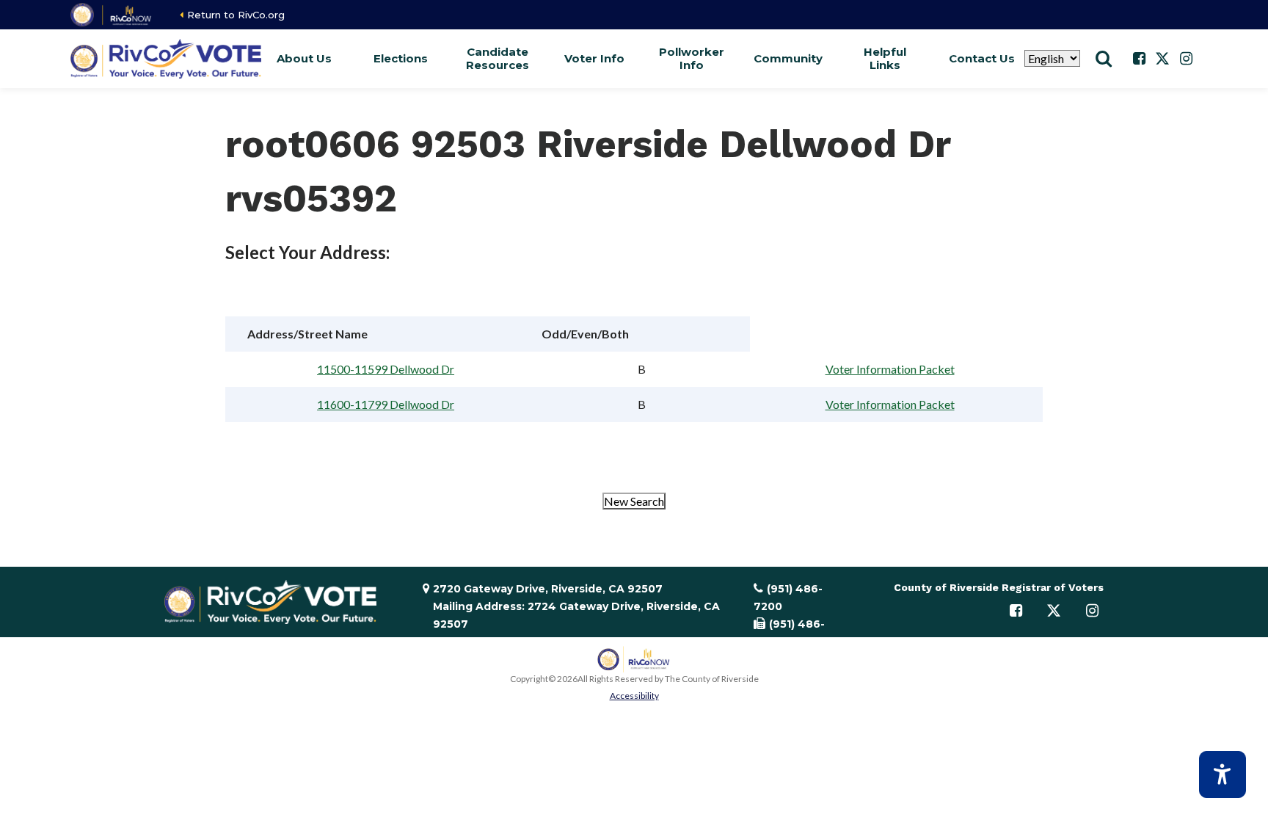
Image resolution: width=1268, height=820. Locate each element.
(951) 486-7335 (789, 632)
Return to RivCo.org (236, 15)
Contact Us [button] (982, 58)
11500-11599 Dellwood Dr (385, 369)
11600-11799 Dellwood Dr (385, 404)
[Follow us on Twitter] (1162, 58)
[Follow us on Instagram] (1186, 58)
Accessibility (634, 695)
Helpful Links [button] (885, 58)
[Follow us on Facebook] (1139, 58)
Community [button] (788, 58)
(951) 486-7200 (788, 597)
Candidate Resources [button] (497, 58)
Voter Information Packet (890, 369)
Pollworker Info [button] (691, 58)
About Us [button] (304, 58)
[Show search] (1103, 58)
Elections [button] (401, 58)
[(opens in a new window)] (111, 14)
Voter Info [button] (594, 58)
